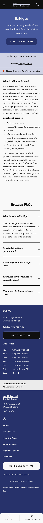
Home (5, 425)
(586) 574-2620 (25, 63)
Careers (31, 487)
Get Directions (21, 335)
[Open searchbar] (37, 4)
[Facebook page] (4, 418)
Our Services (9, 432)
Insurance (7, 457)
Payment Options (11, 450)
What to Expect (10, 444)
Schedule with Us (21, 41)
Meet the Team (10, 438)
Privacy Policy (8, 487)
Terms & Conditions (20, 487)
